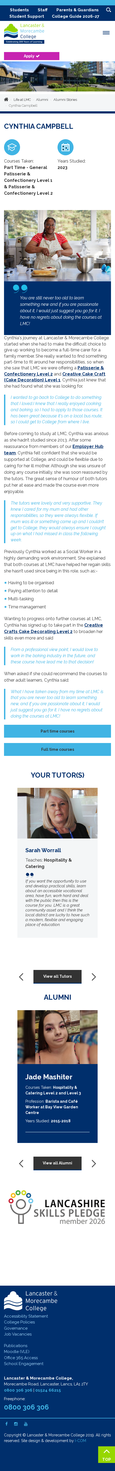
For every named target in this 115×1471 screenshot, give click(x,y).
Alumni (42, 100)
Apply (29, 56)
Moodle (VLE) (16, 1351)
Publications (15, 1345)
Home (6, 100)
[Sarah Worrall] (57, 862)
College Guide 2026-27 (75, 16)
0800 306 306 (18, 1390)
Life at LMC (22, 100)
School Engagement (23, 1363)
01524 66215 (48, 1390)
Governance (16, 1328)
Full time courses (57, 749)
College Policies (19, 1322)
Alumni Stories (65, 100)
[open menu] (106, 32)
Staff (43, 10)
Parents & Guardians (77, 10)
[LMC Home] (28, 35)
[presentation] (22, 976)
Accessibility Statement (26, 1316)
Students (19, 10)
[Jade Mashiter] (57, 1037)
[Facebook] (6, 1424)
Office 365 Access (21, 1357)
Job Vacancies (18, 1334)
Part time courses (57, 731)
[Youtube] (26, 1424)
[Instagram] (16, 1424)
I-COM (80, 1441)
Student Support (26, 16)
